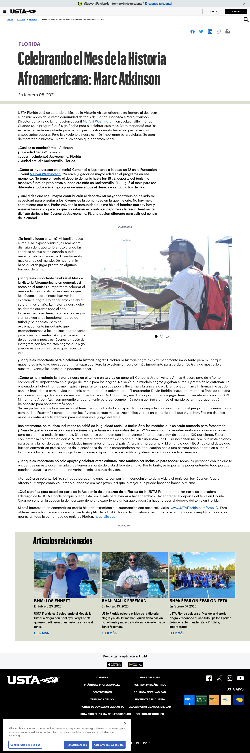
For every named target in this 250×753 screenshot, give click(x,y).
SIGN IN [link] (236, 11)
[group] (161, 283)
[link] (192, 31)
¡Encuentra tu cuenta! (158, 3)
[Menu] (4, 11)
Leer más (41, 633)
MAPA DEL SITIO (150, 677)
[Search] (246, 19)
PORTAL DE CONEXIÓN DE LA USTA (102, 707)
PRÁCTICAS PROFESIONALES (102, 685)
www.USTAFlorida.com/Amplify (194, 508)
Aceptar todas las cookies (109, 744)
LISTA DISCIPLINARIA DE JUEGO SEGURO (105, 714)
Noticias (21, 19)
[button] (244, 4)
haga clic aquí (106, 516)
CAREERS (102, 677)
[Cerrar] (125, 723)
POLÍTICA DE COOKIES (150, 714)
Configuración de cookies (25, 744)
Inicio (10, 19)
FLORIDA (33, 19)
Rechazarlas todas (76, 744)
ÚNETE (213, 11)
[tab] (156, 336)
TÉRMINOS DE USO (102, 699)
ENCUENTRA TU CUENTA (150, 699)
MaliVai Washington (98, 121)
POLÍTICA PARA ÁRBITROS (149, 685)
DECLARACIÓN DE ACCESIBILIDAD (149, 707)
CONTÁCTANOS (102, 692)
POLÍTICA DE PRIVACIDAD (150, 692)
